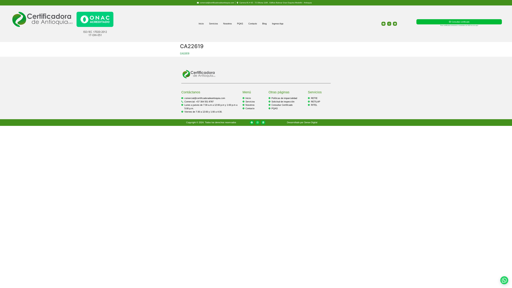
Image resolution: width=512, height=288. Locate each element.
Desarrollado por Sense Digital (302, 122)
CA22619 (184, 53)
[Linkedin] (395, 24)
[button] (504, 280)
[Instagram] (389, 24)
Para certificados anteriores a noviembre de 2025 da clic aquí (459, 25)
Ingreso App (277, 24)
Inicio (201, 24)
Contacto (252, 24)
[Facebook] (383, 24)
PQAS (240, 24)
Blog (264, 24)
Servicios (213, 24)
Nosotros (227, 24)
